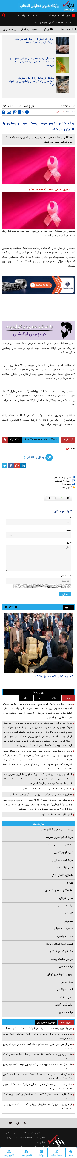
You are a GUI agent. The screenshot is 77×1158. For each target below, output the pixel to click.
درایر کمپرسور (65, 903)
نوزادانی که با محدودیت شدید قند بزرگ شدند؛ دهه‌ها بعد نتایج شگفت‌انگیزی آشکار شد (37, 1073)
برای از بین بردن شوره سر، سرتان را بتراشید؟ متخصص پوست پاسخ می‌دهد (37, 1043)
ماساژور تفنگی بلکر (62, 872)
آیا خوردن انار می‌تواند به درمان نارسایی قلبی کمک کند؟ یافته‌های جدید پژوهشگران (37, 1104)
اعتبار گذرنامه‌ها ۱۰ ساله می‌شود (56, 812)
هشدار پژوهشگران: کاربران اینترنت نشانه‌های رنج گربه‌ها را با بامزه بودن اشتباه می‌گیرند (31, 81)
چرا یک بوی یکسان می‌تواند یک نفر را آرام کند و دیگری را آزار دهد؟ (39, 1026)
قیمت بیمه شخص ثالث (59, 941)
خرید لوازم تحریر (63, 849)
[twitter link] (10, 1120)
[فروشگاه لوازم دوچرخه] (38, 307)
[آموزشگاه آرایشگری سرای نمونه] (38, 328)
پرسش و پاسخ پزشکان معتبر (56, 826)
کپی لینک (68, 437)
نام (70, 514)
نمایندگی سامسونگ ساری (58, 887)
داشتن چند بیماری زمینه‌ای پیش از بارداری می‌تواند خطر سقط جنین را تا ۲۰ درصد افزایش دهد (37, 1084)
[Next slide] (6, 604)
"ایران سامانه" (25, 1144)
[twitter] (4, 462)
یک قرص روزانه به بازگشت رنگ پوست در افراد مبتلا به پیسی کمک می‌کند (37, 1053)
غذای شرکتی (66, 895)
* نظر (68, 540)
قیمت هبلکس (65, 933)
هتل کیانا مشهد (64, 865)
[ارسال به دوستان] (9, 112)
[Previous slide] (16, 604)
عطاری (69, 880)
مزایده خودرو (65, 964)
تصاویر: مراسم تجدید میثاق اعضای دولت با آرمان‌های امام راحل (41, 792)
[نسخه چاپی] (3, 112)
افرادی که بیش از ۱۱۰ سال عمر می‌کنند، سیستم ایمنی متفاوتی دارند (34, 40)
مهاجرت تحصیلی (63, 926)
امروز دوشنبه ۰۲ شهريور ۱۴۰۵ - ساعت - (51, 15)
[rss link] (24, 1120)
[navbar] (73, 15)
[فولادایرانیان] (38, 285)
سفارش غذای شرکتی (61, 948)
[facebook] (11, 462)
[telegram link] (17, 1120)
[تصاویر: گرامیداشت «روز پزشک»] (38, 640)
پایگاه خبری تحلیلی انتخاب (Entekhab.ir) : (52, 190)
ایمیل (68, 527)
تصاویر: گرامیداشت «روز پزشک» (53, 673)
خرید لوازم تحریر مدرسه (59, 834)
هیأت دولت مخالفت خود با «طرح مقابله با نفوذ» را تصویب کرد (41, 786)
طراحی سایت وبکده (62, 956)
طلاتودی (68, 918)
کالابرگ (69, 910)
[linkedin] (23, 462)
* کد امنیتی (65, 573)
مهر (67, 445)
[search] (4, 16)
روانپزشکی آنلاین (63, 1002)
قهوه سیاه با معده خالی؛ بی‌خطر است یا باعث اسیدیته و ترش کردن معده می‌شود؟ (37, 1033)
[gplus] (17, 462)
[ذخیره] (15, 112)
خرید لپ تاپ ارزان (62, 857)
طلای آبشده (66, 994)
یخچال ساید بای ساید (60, 842)
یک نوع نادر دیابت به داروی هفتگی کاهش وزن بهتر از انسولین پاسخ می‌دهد (37, 1063)
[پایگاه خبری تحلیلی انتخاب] (68, 5)
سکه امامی (67, 979)
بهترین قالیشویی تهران (60, 971)
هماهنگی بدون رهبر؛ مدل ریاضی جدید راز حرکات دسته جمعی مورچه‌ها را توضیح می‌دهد (32, 62)
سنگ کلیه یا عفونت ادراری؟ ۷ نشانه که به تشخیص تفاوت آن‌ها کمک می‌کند (37, 1094)
